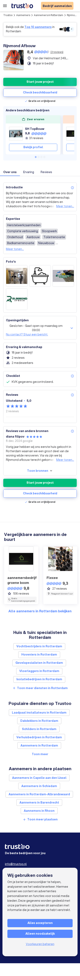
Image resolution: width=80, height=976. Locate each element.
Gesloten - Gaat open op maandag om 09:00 (36, 328)
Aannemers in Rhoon (39, 811)
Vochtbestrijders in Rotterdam (39, 646)
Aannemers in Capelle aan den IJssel (39, 778)
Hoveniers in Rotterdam (39, 654)
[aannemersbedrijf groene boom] (73, 133)
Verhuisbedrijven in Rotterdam (39, 737)
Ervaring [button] (28, 172)
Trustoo (8, 15)
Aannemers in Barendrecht (39, 802)
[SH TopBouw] (16, 133)
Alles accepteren (40, 923)
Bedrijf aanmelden (57, 5)
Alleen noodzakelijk (40, 934)
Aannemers (23, 15)
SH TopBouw (34, 129)
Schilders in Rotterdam (39, 729)
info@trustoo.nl (16, 864)
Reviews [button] (46, 172)
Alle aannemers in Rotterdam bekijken (40, 611)
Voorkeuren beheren (40, 944)
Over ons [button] (10, 172)
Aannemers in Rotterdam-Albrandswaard (39, 794)
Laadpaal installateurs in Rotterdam (39, 712)
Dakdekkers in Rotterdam (39, 721)
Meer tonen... (65, 206)
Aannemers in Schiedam (39, 786)
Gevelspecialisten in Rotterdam (39, 663)
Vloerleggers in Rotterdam (39, 671)
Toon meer (40, 754)
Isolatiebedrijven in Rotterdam (39, 679)
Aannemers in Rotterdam (48, 15)
